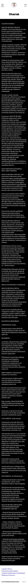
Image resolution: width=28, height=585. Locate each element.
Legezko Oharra (7, 569)
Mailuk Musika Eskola (12, 582)
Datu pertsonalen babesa (10, 571)
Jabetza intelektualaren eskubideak (13, 573)
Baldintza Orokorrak (8, 575)
